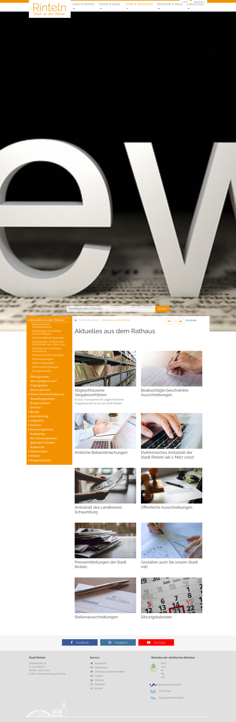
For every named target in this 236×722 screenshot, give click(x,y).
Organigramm (39, 385)
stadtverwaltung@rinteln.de (51, 673)
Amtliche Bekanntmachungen (48, 337)
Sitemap (99, 680)
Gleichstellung (39, 416)
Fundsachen (37, 434)
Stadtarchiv (37, 447)
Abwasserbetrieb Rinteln (171, 697)
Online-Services (40, 389)
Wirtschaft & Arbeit (169, 4)
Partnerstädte (38, 451)
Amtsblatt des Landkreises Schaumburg (46, 349)
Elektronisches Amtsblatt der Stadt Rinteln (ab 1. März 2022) (48, 343)
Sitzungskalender (41, 371)
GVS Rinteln (165, 691)
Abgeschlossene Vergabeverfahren (42, 325)
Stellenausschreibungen (45, 367)
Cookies (98, 675)
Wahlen (35, 455)
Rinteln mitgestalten (43, 363)
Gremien (35, 407)
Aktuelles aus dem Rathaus (47, 320)
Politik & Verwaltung (139, 4)
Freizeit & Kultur (109, 4)
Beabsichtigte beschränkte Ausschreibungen (46, 332)
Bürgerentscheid (40, 460)
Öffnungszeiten (39, 376)
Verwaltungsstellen (42, 398)
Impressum (100, 663)
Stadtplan (99, 684)
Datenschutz (195, 4)
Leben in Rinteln (83, 4)
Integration (37, 420)
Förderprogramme (41, 429)
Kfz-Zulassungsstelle (43, 438)
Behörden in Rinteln (42, 442)
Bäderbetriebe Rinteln (170, 684)
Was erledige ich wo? (43, 381)
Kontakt (98, 688)
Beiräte (34, 411)
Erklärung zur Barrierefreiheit (109, 671)
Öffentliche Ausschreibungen (48, 355)
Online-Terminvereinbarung (47, 394)
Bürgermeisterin (40, 403)
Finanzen (35, 425)
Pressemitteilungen (42, 359)
